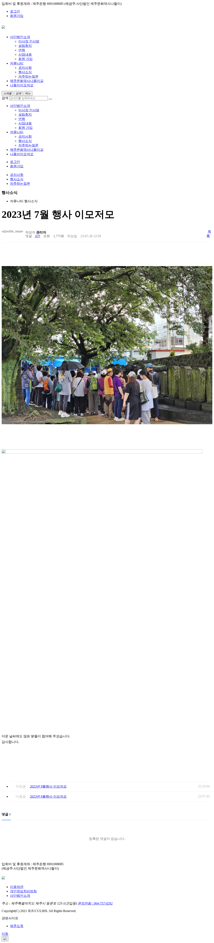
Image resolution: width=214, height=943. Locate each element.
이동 (5, 933)
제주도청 (16, 926)
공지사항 (25, 67)
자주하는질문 (28, 76)
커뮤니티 (16, 132)
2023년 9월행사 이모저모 (48, 786)
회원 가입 (25, 59)
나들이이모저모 (21, 154)
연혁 (21, 50)
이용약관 (16, 887)
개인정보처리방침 (23, 891)
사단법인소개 (20, 106)
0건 (37, 236)
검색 (5, 98)
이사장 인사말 (28, 41)
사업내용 (25, 54)
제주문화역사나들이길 (26, 149)
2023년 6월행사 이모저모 (48, 796)
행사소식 (25, 72)
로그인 (15, 11)
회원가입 (16, 16)
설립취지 (25, 45)
